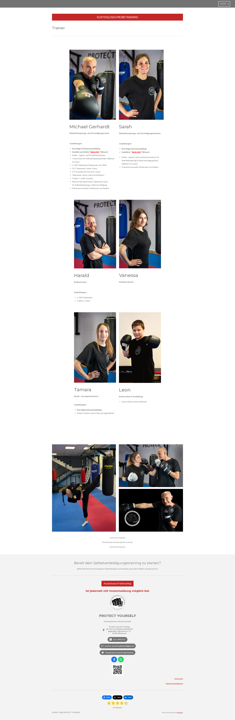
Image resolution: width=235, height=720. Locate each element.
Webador (180, 712)
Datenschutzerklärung (174, 683)
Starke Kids (94, 152)
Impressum (178, 679)
